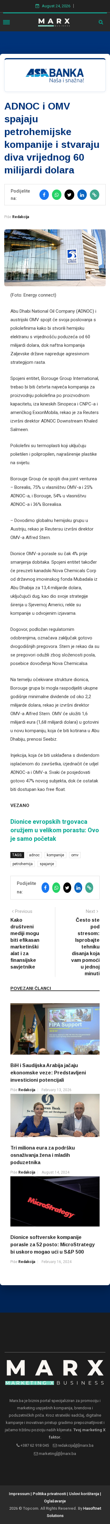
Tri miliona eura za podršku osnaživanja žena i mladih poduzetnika (42, 1155)
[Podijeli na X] (69, 195)
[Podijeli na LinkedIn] (82, 195)
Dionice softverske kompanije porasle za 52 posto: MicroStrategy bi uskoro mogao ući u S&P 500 (52, 1244)
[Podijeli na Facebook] (44, 195)
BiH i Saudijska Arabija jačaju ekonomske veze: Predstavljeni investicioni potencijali (48, 1073)
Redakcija (20, 217)
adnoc (34, 855)
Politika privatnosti (49, 1493)
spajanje (47, 864)
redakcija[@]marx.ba (75, 1445)
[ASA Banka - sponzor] (55, 75)
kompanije (55, 855)
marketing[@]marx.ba (57, 1453)
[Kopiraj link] (94, 195)
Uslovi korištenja (84, 1493)
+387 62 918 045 (34, 1445)
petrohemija (23, 864)
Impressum (19, 1493)
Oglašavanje (55, 1501)
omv (75, 855)
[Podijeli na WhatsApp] (56, 195)
